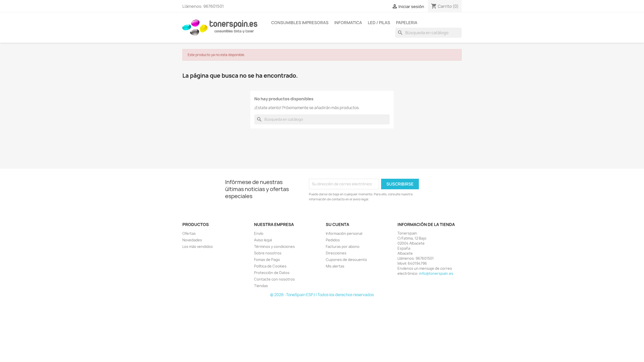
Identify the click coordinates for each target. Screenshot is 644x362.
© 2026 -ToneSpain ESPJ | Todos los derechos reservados (322, 294)
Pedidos (333, 240)
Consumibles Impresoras (300, 22)
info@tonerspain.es (436, 273)
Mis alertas (335, 266)
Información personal (344, 233)
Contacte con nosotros (274, 279)
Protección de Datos (272, 272)
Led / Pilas (379, 22)
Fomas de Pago (267, 259)
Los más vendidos (197, 246)
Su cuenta (337, 224)
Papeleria (406, 22)
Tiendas (261, 285)
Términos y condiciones (274, 246)
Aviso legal (263, 240)
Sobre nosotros (267, 253)
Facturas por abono (342, 246)
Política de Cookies (270, 266)
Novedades (192, 240)
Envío (258, 233)
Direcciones (336, 253)
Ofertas (189, 233)
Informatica (348, 22)
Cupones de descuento (346, 259)
